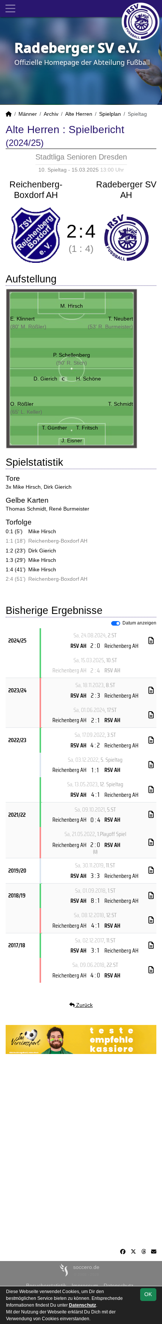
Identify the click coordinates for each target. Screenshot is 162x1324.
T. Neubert (120, 319)
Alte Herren (78, 114)
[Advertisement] (81, 1151)
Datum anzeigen (139, 623)
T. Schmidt (120, 404)
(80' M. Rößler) (28, 327)
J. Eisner (71, 440)
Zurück (84, 1005)
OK (148, 1294)
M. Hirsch (71, 306)
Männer (27, 114)
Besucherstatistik (46, 1286)
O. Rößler (22, 404)
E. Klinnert (22, 319)
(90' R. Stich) (71, 363)
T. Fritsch (87, 428)
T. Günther (54, 428)
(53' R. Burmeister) (110, 327)
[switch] (115, 623)
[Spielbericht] (151, 640)
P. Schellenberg (71, 355)
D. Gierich (49, 379)
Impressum (85, 1286)
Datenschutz (118, 1286)
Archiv (51, 114)
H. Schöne (88, 379)
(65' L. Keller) (26, 412)
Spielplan (110, 114)
